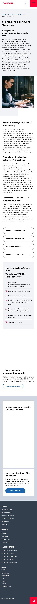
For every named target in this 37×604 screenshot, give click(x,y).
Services (10, 14)
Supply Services (19, 14)
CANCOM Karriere (8, 518)
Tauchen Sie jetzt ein (13, 386)
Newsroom (5, 521)
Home (4, 14)
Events (4, 578)
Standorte (5, 524)
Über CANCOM (7, 510)
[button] (33, 3)
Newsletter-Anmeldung (6, 574)
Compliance (5, 542)
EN (25, 3)
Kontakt (4, 533)
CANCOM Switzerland (9, 562)
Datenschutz (6, 539)
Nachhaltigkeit (6, 513)
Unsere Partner (4, 582)
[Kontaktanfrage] (33, 600)
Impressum (5, 536)
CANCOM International (9, 556)
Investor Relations (8, 515)
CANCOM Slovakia (8, 559)
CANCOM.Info (6, 586)
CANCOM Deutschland (9, 550)
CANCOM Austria (8, 553)
